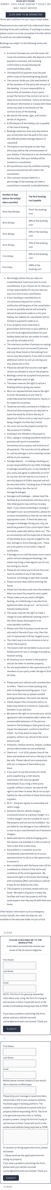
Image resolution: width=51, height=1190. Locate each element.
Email (5, 982)
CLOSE (8, 932)
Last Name (8, 971)
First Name (8, 959)
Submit (12, 1028)
